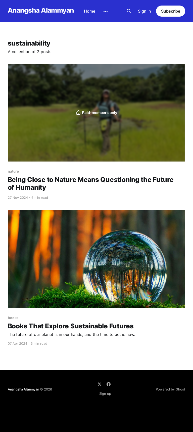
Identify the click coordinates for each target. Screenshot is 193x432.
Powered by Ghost (170, 389)
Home (89, 11)
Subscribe (170, 11)
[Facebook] (109, 384)
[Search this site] (129, 11)
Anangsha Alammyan (41, 10)
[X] (100, 384)
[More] (105, 11)
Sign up (105, 393)
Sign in (144, 11)
